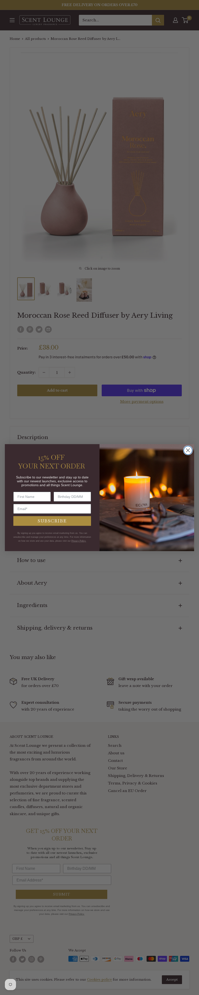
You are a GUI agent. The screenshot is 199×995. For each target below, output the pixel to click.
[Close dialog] (188, 450)
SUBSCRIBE (52, 521)
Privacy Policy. (78, 541)
